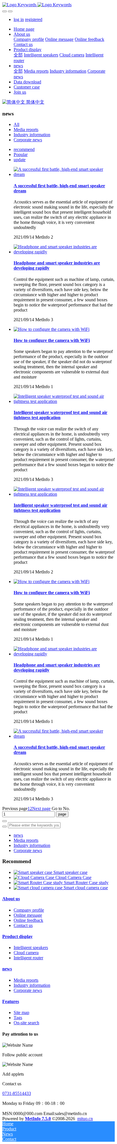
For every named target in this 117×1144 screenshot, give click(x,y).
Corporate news (28, 139)
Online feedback (28, 920)
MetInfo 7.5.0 (38, 1118)
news (18, 835)
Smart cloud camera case (86, 887)
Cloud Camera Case (73, 877)
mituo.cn (85, 1118)
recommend (24, 149)
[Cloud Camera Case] (34, 877)
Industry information (32, 134)
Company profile (29, 910)
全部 (18, 54)
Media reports (26, 129)
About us (11, 898)
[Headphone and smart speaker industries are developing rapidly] (64, 251)
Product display (17, 936)
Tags (18, 1017)
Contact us (23, 925)
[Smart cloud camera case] (39, 887)
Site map (21, 1012)
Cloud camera (26, 952)
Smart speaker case (70, 872)
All (16, 124)
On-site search (26, 1022)
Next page (41, 808)
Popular (21, 154)
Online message (28, 915)
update (20, 159)
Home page (24, 29)
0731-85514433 (16, 1093)
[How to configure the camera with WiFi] (51, 329)
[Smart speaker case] (33, 872)
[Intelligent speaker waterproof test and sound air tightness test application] (64, 401)
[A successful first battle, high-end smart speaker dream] (64, 174)
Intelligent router (28, 957)
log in (19, 19)
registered (33, 19)
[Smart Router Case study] (39, 882)
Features (10, 1001)
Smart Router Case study (86, 882)
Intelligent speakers (31, 947)
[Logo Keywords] (58, 4)
